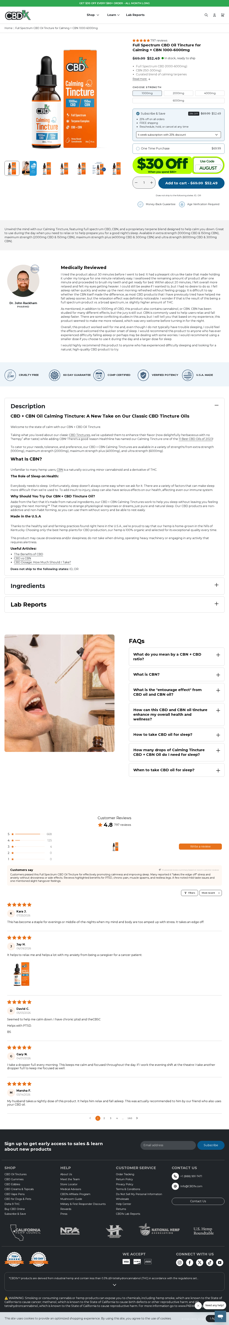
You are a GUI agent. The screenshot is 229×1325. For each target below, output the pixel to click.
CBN (60, 469)
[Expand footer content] (114, 1285)
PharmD (23, 306)
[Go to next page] (138, 1118)
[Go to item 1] (115, 846)
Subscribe (211, 1145)
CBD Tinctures (79, 435)
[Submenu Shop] (99, 15)
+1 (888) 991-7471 (191, 1176)
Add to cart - (191, 185)
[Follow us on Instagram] (179, 1262)
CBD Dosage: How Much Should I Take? (42, 562)
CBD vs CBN (22, 558)
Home (8, 28)
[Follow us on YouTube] (219, 1262)
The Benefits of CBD (28, 554)
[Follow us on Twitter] (199, 1262)
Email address (153, 1145)
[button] (141, 40)
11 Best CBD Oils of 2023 (196, 439)
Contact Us (198, 1201)
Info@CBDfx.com (191, 1186)
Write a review (200, 846)
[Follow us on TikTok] (209, 1262)
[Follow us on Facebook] (189, 1262)
